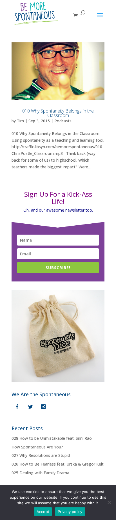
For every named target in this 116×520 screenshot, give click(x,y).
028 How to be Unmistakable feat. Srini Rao (52, 438)
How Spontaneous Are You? (37, 447)
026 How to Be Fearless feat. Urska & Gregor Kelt (58, 464)
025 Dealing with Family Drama (40, 472)
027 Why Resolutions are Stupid (41, 455)
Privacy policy (70, 511)
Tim (20, 120)
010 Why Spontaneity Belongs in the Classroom (58, 113)
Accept (43, 511)
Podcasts (63, 120)
